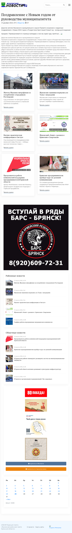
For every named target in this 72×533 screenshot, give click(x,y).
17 (6, 491)
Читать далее (9, 107)
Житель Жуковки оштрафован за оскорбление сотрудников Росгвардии (17, 94)
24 (7, 494)
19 (24, 491)
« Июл (8, 499)
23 (59, 491)
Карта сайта (39, 527)
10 (7, 488)
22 (50, 491)
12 (24, 488)
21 (41, 491)
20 (33, 491)
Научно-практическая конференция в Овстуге (13, 136)
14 (41, 488)
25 (15, 494)
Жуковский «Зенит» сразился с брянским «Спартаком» (52, 136)
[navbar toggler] (69, 5)
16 (58, 488)
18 (15, 491)
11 (15, 488)
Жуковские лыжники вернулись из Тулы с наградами (54, 93)
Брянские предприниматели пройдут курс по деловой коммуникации (51, 177)
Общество (21, 23)
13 (32, 488)
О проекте (30, 527)
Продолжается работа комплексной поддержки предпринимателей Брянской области (16, 178)
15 (50, 488)
